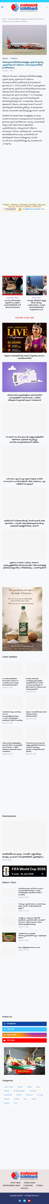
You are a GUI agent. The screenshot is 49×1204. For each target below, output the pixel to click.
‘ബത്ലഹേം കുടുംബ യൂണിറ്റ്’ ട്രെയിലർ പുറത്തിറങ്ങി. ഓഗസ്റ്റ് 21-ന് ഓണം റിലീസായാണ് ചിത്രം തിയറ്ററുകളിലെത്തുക (32, 921)
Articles (29, 1095)
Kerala (20, 1087)
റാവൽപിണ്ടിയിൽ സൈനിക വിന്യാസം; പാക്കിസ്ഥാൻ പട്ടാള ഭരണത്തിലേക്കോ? (10, 682)
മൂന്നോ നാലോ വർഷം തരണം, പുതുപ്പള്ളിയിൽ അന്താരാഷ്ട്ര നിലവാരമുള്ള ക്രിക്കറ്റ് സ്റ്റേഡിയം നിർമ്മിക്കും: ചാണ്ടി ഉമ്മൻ (24, 565)
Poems (33, 1099)
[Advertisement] (24, 172)
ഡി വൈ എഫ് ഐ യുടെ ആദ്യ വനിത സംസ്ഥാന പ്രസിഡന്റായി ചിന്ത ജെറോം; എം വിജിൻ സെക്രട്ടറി (24, 481)
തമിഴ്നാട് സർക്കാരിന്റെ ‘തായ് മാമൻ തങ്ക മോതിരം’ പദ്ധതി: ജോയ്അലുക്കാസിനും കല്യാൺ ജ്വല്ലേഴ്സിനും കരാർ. (24, 523)
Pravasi (6, 1091)
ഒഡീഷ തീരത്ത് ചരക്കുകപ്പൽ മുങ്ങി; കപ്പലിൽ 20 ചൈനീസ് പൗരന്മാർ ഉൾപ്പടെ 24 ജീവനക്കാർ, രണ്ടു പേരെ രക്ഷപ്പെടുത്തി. (36, 684)
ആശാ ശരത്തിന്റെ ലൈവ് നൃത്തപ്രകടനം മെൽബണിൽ (36, 714)
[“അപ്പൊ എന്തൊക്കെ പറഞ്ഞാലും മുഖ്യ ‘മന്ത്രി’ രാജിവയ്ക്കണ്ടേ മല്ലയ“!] (9, 907)
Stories (17, 1099)
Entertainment (19, 1091)
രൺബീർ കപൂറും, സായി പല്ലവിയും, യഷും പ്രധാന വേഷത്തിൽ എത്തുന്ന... (23, 855)
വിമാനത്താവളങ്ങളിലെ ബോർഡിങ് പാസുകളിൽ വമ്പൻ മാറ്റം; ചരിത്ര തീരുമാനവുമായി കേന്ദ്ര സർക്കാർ (24, 398)
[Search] (47, 7)
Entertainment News (11, 1186)
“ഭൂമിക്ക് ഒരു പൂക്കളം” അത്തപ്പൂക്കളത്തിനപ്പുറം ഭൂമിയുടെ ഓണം (32, 936)
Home (4, 19)
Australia (33, 1091)
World (29, 1087)
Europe (7, 1103)
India (38, 1087)
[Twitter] (24, 1200)
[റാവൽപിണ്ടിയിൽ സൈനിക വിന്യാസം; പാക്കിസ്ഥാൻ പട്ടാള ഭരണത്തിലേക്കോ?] (12, 669)
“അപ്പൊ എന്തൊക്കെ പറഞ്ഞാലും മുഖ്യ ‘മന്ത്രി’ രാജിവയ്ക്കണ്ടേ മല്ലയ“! (32, 906)
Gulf (25, 1099)
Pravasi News (29, 1183)
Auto (15, 1103)
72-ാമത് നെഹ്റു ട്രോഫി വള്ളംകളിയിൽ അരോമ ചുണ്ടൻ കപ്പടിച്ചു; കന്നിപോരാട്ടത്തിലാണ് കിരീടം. (24, 439)
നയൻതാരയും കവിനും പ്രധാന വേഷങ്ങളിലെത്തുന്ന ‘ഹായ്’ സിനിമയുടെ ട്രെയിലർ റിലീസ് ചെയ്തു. (30, 892)
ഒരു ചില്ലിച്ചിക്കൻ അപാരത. (29, 948)
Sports (19, 1095)
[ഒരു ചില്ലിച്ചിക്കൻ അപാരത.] (9, 951)
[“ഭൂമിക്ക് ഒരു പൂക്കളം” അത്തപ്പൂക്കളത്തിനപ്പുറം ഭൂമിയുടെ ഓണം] (9, 937)
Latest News (8, 1087)
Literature (8, 1095)
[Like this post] (14, 269)
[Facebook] (19, 1200)
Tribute (7, 1099)
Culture (40, 1095)
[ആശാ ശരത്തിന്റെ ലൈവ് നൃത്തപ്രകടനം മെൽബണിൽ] (24, 338)
